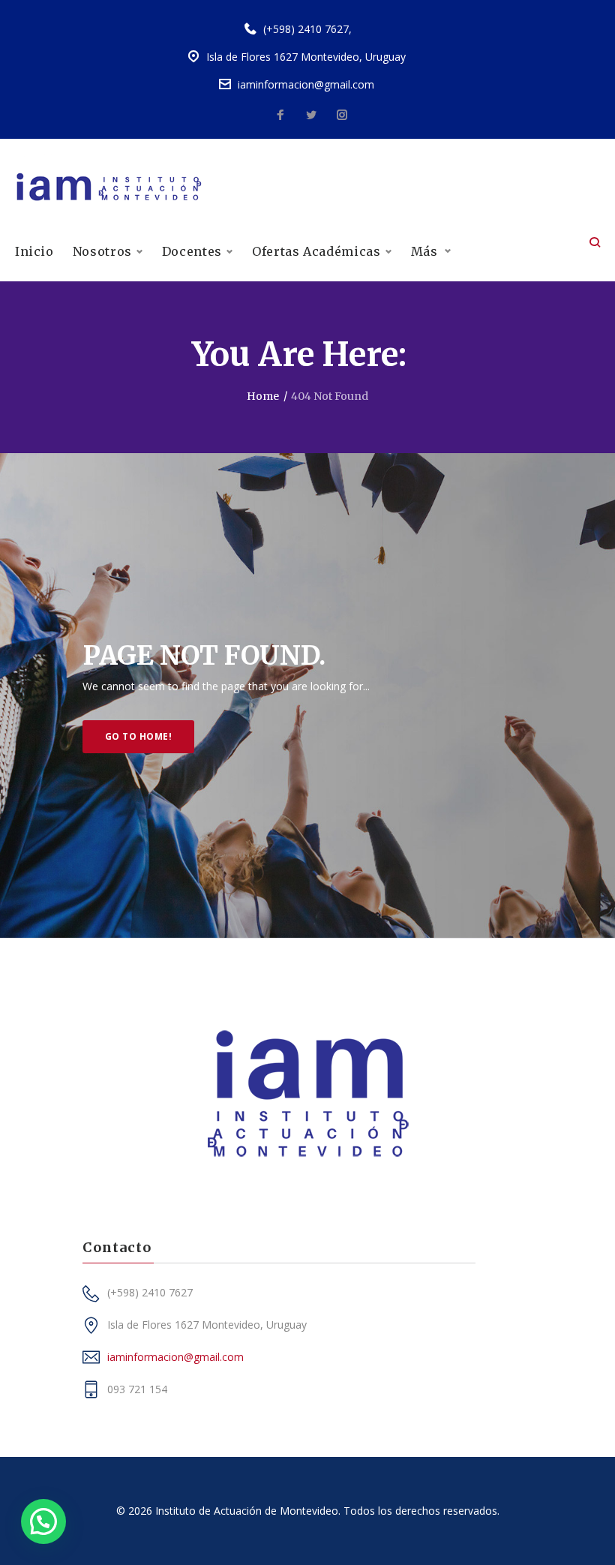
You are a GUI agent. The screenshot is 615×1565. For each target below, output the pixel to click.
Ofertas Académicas (316, 251)
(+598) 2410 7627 (306, 29)
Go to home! (138, 736)
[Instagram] (342, 116)
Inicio (34, 251)
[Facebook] (280, 116)
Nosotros (102, 251)
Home (263, 396)
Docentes (192, 251)
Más (424, 251)
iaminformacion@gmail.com (306, 84)
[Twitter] (311, 116)
